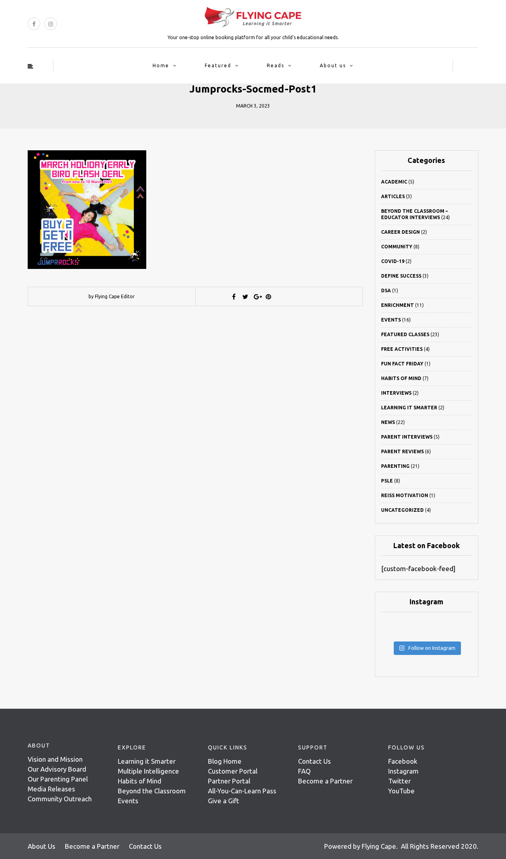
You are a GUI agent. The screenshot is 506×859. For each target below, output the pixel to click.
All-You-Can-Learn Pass (242, 791)
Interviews (396, 392)
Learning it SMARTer (409, 407)
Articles (393, 196)
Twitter (399, 781)
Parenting (395, 466)
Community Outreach (60, 798)
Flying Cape (379, 846)
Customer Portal (232, 771)
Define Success (401, 275)
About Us (41, 846)
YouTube (401, 791)
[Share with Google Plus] (257, 296)
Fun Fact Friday (402, 363)
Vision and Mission (55, 759)
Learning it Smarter (147, 761)
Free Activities (402, 349)
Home (161, 65)
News (388, 422)
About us (333, 65)
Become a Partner (325, 781)
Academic (394, 181)
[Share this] (234, 296)
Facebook (402, 761)
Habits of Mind (401, 378)
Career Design (400, 232)
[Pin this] (268, 296)
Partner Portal (229, 781)
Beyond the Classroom (152, 791)
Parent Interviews (406, 436)
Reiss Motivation (404, 495)
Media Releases (51, 789)
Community (396, 246)
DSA (386, 290)
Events (391, 319)
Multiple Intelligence (148, 771)
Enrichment (397, 305)
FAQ (304, 771)
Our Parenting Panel (58, 779)
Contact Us (314, 761)
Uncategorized (402, 510)
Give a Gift (223, 800)
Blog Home (225, 761)
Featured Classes (405, 334)
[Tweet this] (245, 296)
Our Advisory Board (57, 769)
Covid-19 (392, 261)
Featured (218, 65)
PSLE (387, 480)
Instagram (403, 771)
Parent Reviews (402, 451)
